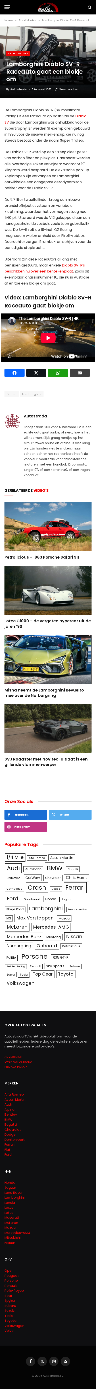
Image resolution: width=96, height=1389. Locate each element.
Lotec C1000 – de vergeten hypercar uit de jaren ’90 (47, 623)
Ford (12, 898)
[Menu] (7, 7)
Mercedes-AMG (51, 927)
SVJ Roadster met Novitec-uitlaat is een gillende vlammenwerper (46, 761)
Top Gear (43, 974)
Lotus (8, 1212)
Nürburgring (19, 946)
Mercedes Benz (24, 936)
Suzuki (9, 1310)
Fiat (7, 1149)
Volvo (9, 1330)
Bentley (10, 1114)
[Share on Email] (80, 373)
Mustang (53, 937)
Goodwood (32, 899)
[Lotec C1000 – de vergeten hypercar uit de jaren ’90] (48, 590)
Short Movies (18, 53)
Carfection (13, 878)
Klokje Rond (15, 909)
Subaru (74, 966)
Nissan (74, 936)
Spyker (9, 1300)
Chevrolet (53, 878)
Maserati (11, 1217)
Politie (11, 957)
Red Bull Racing (15, 966)
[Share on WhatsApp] (58, 373)
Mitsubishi (12, 1237)
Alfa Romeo (37, 858)
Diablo (12, 394)
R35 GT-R (61, 957)
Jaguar (66, 899)
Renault (35, 966)
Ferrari (75, 887)
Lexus (8, 1207)
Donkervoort (14, 1139)
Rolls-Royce (14, 1290)
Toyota (66, 974)
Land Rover (13, 1192)
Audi (13, 868)
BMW (55, 867)
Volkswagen (20, 983)
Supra (10, 974)
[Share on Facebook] (14, 373)
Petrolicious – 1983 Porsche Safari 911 (41, 557)
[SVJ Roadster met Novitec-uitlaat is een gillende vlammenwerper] (48, 728)
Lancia (9, 1202)
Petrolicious (71, 946)
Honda (50, 899)
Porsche (34, 956)
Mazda (64, 918)
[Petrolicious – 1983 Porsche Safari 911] (48, 526)
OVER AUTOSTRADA (18, 1062)
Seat (8, 1295)
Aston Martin (61, 857)
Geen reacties (68, 89)
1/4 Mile (15, 857)
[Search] (89, 7)
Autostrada (18, 89)
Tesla (24, 974)
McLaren (17, 927)
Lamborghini (31, 394)
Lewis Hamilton (77, 909)
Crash (37, 887)
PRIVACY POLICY (15, 1067)
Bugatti (73, 869)
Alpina (9, 1109)
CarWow (32, 877)
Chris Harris (77, 877)
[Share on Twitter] (36, 373)
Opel (8, 1270)
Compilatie (14, 889)
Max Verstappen (35, 918)
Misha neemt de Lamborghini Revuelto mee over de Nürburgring (44, 692)
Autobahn (33, 869)
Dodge (56, 889)
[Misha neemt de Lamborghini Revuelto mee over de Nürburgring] (48, 659)
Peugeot (11, 1275)
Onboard (47, 946)
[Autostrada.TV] (47, 7)
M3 (8, 918)
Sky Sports (55, 966)
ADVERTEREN (13, 1057)
